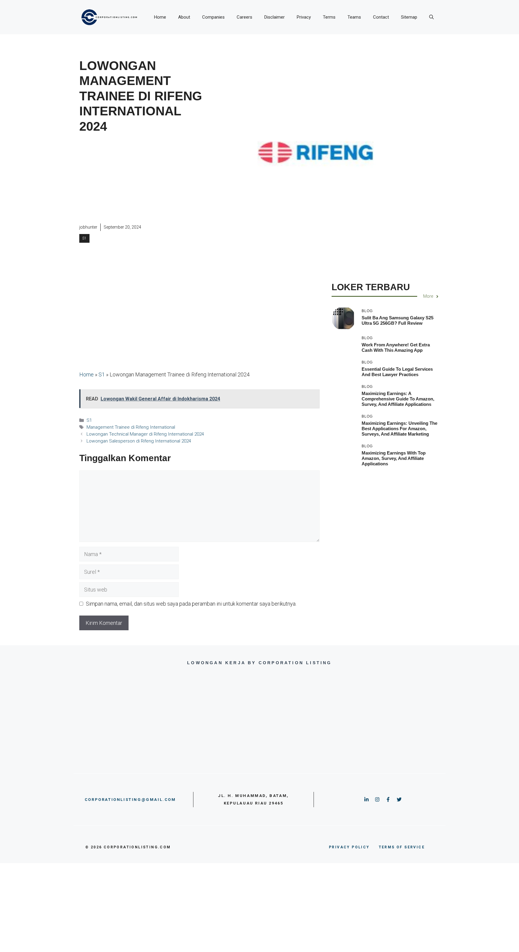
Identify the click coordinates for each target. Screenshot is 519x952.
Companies (213, 17)
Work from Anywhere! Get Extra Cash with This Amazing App (396, 347)
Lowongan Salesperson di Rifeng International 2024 (138, 441)
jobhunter (88, 227)
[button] (431, 17)
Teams (354, 17)
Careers (244, 17)
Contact (381, 17)
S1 (84, 238)
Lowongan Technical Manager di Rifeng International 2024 (145, 434)
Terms (329, 17)
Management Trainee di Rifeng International (130, 427)
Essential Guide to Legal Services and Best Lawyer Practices (397, 372)
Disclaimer (274, 17)
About (184, 17)
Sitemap (409, 17)
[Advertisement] (141, 179)
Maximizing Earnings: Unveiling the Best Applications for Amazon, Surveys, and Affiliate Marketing (399, 429)
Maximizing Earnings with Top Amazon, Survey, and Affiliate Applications (394, 459)
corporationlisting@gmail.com (130, 799)
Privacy (304, 17)
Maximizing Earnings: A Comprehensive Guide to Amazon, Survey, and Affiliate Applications (398, 399)
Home (160, 17)
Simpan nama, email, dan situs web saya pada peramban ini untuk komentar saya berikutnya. (191, 604)
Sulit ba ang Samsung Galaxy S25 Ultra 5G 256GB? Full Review (397, 320)
